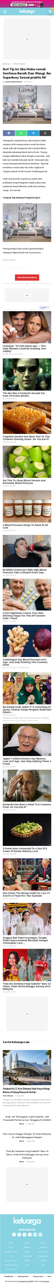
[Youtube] (35, 1234)
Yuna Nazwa (8, 1096)
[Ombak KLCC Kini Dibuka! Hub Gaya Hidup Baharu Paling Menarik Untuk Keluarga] (27, 1067)
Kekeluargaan (19, 64)
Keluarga (6, 64)
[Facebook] (14, 1234)
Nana (21, 1124)
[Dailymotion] (40, 1234)
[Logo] (27, 11)
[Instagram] (19, 1234)
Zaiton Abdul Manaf (13, 82)
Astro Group (45, 1281)
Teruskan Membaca (27, 277)
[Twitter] (24, 1234)
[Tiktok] (30, 1234)
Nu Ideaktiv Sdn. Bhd (25, 1281)
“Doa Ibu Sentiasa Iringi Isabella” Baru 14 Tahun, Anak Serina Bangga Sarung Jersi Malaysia (27, 1154)
